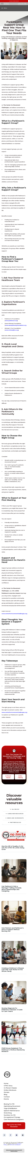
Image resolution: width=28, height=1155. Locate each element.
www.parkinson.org (11, 320)
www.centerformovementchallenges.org (14, 613)
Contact (7, 1097)
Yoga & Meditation (10, 1108)
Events (6, 1099)
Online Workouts (10, 1090)
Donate (6, 1092)
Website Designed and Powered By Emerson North (14, 1151)
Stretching (8, 1113)
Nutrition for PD (9, 1115)
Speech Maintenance (12, 1111)
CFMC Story (8, 1086)
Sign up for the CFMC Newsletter (14, 1125)
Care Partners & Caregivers (13, 1119)
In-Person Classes (10, 1088)
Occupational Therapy (12, 1117)
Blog (5, 1094)
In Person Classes (8, 776)
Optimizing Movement (12, 1106)
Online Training (20, 776)
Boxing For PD (9, 1104)
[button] (4, 8)
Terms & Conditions (15, 1144)
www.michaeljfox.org (11, 330)
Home (6, 1083)
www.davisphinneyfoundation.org (15, 325)
